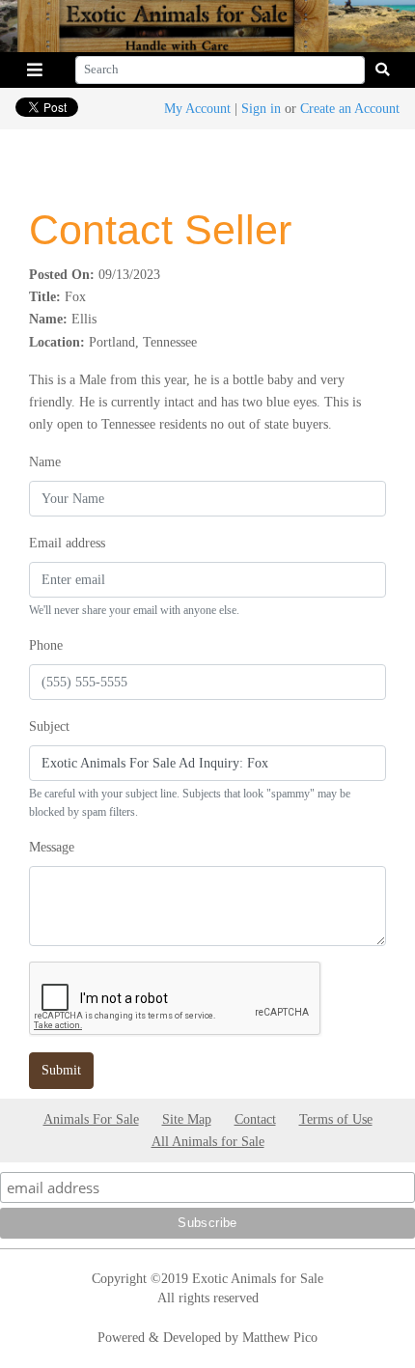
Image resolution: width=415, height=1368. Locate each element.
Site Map (186, 1119)
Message (51, 846)
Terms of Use (336, 1119)
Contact (255, 1119)
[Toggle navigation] (34, 70)
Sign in (261, 108)
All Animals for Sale (208, 1141)
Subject (49, 726)
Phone (46, 645)
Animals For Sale (91, 1119)
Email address (67, 542)
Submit (61, 1069)
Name (45, 461)
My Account (197, 108)
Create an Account (350, 108)
